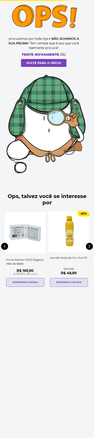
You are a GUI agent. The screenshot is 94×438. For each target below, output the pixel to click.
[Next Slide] (89, 246)
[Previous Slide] (4, 246)
